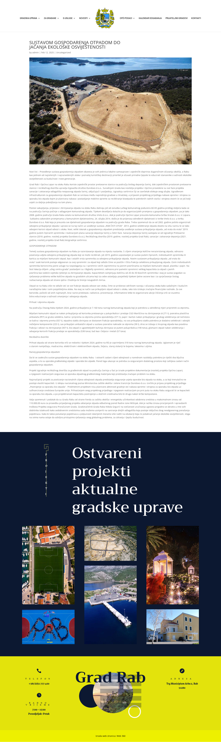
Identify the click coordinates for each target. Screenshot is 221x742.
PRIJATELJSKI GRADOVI (176, 18)
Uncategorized (63, 52)
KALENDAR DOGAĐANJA (150, 18)
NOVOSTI (83, 18)
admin (35, 52)
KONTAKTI (196, 18)
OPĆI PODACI (126, 18)
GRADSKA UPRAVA (28, 18)
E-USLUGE (67, 18)
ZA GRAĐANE (50, 18)
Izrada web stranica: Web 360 (110, 735)
